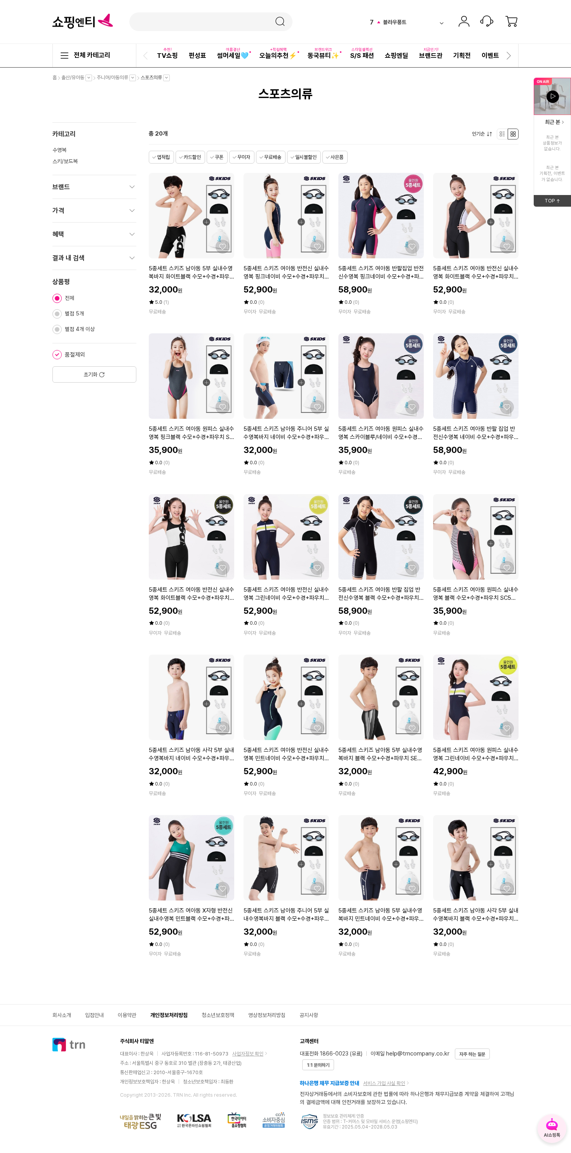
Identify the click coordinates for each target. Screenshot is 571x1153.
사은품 (337, 157)
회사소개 (61, 1015)
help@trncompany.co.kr (417, 1053)
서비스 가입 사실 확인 (384, 1083)
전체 (69, 298)
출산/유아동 (74, 78)
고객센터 (487, 22)
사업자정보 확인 (247, 1054)
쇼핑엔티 (82, 21)
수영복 (59, 150)
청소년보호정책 (218, 1015)
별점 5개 (74, 313)
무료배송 (272, 157)
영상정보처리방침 (267, 1015)
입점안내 (94, 1015)
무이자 (243, 157)
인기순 (480, 134)
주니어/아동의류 (114, 78)
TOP (558, 202)
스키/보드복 (65, 161)
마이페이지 (464, 22)
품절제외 (75, 354)
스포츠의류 (153, 78)
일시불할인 (306, 157)
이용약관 (127, 1015)
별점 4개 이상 (80, 329)
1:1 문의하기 (318, 1065)
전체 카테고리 (92, 55)
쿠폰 (219, 157)
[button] (146, 56)
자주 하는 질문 (472, 1054)
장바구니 (512, 22)
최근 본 (552, 122)
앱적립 (163, 157)
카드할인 (192, 157)
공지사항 (308, 1015)
